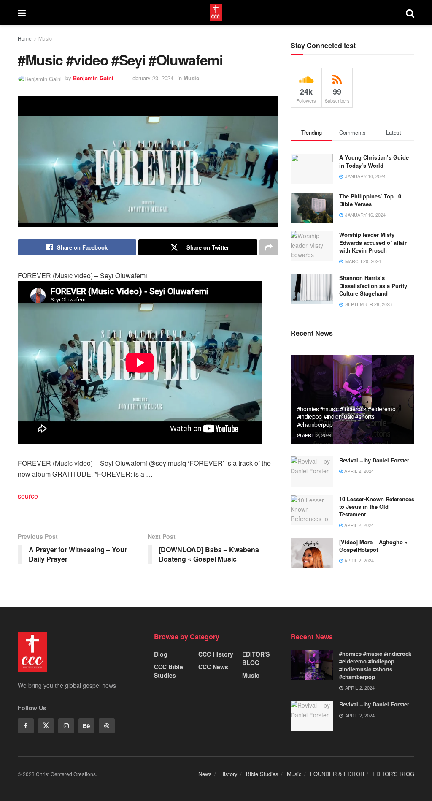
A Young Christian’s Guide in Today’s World (374, 161)
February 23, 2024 (151, 78)
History (229, 774)
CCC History (215, 654)
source (28, 496)
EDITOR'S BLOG (256, 658)
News (205, 774)
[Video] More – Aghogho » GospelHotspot (373, 546)
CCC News (213, 667)
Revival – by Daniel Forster (374, 460)
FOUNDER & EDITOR (337, 774)
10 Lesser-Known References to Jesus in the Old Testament (376, 506)
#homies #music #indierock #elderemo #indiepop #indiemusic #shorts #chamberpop (346, 416)
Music (45, 38)
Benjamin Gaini (93, 78)
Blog (160, 654)
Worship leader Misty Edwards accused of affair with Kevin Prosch (373, 242)
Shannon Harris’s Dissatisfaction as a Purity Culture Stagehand (373, 285)
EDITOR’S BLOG (393, 774)
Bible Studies (262, 774)
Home (25, 38)
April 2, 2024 (316, 435)
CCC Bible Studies (168, 671)
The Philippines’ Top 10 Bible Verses (370, 200)
